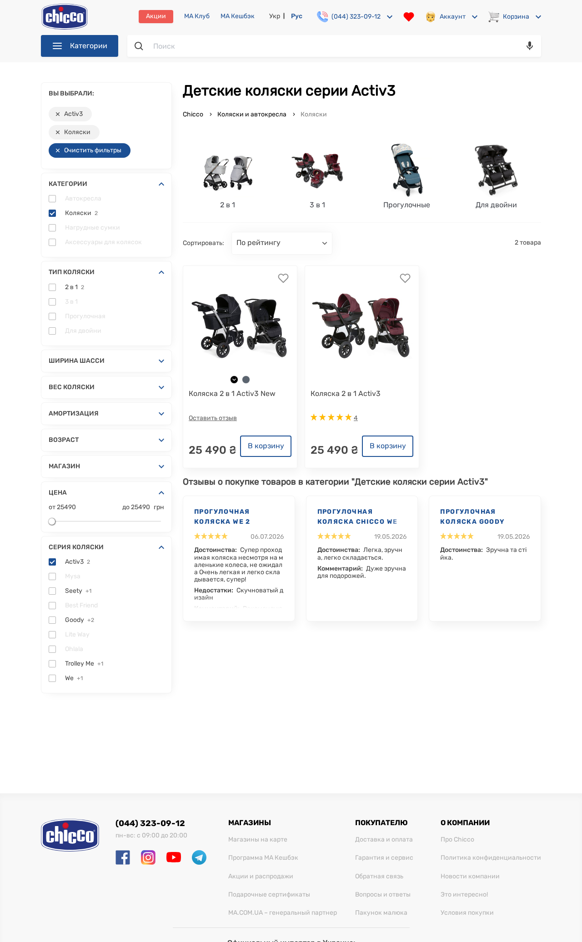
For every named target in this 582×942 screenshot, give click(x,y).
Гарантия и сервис (384, 858)
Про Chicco (457, 839)
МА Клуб (197, 16)
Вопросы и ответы (383, 894)
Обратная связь (379, 876)
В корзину (266, 445)
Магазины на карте (257, 839)
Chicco (194, 114)
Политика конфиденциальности (491, 858)
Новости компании (470, 876)
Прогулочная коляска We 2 (222, 517)
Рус (296, 16)
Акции (156, 16)
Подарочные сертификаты (269, 894)
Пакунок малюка (381, 913)
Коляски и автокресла (252, 114)
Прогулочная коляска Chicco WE (357, 517)
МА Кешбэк (238, 16)
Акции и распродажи (260, 876)
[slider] (52, 521)
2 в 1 (74, 287)
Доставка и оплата (384, 839)
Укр (274, 16)
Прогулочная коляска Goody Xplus (472, 517)
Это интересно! (464, 894)
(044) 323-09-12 (150, 823)
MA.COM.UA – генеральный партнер (282, 913)
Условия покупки (467, 913)
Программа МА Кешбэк (263, 858)
